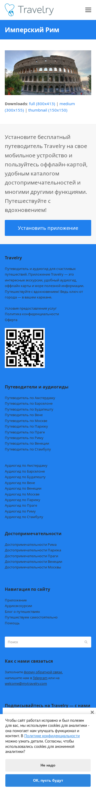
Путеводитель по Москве (26, 420)
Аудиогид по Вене (20, 482)
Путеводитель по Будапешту (29, 409)
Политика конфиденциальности (32, 314)
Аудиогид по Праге (21, 505)
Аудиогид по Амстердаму (26, 465)
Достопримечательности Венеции (33, 561)
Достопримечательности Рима (31, 544)
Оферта (11, 319)
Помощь (12, 623)
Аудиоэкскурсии (18, 605)
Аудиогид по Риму (20, 511)
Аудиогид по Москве (22, 494)
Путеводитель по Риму (24, 437)
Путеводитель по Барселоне (29, 403)
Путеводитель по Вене (24, 414)
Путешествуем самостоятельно (31, 617)
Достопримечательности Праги (31, 556)
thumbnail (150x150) (47, 110)
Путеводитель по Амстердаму (30, 397)
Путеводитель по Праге (25, 432)
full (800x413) (42, 103)
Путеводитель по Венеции (27, 443)
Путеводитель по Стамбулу (28, 449)
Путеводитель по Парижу (26, 426)
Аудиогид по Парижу (22, 499)
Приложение (16, 600)
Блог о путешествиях (22, 611)
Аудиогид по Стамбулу (24, 516)
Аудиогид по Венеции (23, 488)
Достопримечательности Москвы (33, 567)
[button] (88, 10)
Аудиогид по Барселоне (25, 471)
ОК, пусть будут (48, 780)
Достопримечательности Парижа (33, 550)
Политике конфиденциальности (52, 736)
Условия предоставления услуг (31, 308)
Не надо (48, 765)
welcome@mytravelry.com (26, 683)
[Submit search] (86, 642)
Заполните (34, 672)
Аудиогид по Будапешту (25, 476)
